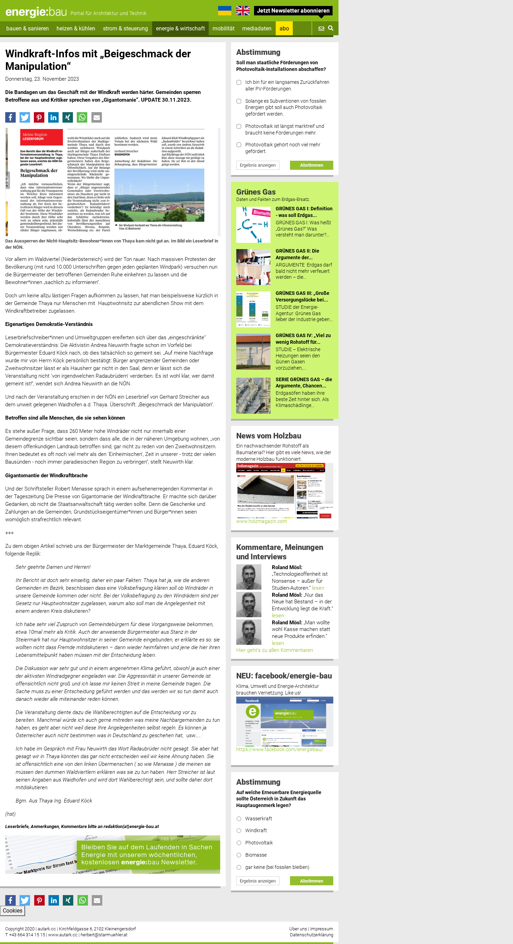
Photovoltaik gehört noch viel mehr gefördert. (282, 148)
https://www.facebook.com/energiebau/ (280, 750)
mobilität (224, 28)
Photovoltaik (259, 843)
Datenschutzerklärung (311, 934)
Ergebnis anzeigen (258, 165)
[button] (10, 117)
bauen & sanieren (27, 28)
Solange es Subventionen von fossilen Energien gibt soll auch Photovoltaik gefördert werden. (285, 107)
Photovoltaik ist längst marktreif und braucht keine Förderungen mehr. (284, 129)
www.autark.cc (62, 934)
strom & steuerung (125, 28)
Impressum (321, 928)
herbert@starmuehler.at (104, 934)
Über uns (298, 928)
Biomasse (256, 855)
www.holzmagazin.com (261, 521)
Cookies (12, 910)
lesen (318, 588)
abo (284, 28)
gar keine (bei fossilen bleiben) (277, 867)
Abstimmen (311, 165)
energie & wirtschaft (180, 28)
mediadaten (257, 28)
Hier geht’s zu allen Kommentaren (274, 650)
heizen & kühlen (76, 28)
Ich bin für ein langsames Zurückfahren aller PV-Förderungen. (287, 85)
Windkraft (256, 831)
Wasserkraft (258, 819)
